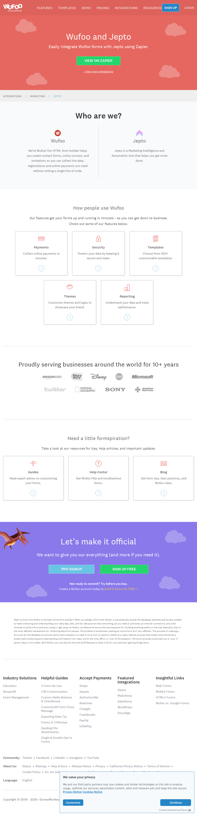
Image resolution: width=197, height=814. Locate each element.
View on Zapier (98, 60)
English (27, 780)
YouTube (93, 758)
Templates (67, 8)
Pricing (103, 8)
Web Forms (163, 686)
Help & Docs (59, 766)
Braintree (85, 703)
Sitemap (41, 766)
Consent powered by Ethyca (173, 810)
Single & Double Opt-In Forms (56, 740)
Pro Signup (71, 569)
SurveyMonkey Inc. (52, 799)
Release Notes (81, 766)
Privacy (100, 766)
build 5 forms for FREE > (121, 589)
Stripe (83, 686)
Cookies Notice (92, 791)
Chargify (85, 709)
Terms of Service (158, 766)
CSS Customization (54, 692)
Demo (86, 8)
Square (84, 692)
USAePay (85, 726)
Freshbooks (87, 715)
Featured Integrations (129, 679)
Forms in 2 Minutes (54, 722)
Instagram (76, 758)
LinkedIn (59, 758)
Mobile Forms (165, 692)
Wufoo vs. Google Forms (172, 703)
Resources (153, 8)
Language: (10, 780)
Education (10, 686)
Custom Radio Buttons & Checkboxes (56, 699)
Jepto (57, 96)
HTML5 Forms (165, 697)
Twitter (27, 758)
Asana (122, 690)
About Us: (10, 766)
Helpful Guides (54, 677)
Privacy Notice (72, 791)
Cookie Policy (31, 772)
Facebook (42, 758)
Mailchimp (125, 696)
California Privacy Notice (126, 766)
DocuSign (124, 713)
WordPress (125, 707)
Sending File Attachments (50, 730)
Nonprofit (9, 692)
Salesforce (125, 701)
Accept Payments (95, 677)
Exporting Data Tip (54, 717)
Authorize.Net (88, 697)
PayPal (83, 720)
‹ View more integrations (98, 71)
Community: (11, 757)
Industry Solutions (20, 677)
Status (26, 766)
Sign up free (124, 569)
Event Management (16, 697)
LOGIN (189, 8)
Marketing (37, 96)
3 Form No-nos (51, 686)
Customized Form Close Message (57, 709)
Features (44, 8)
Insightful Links (170, 677)
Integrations (126, 8)
